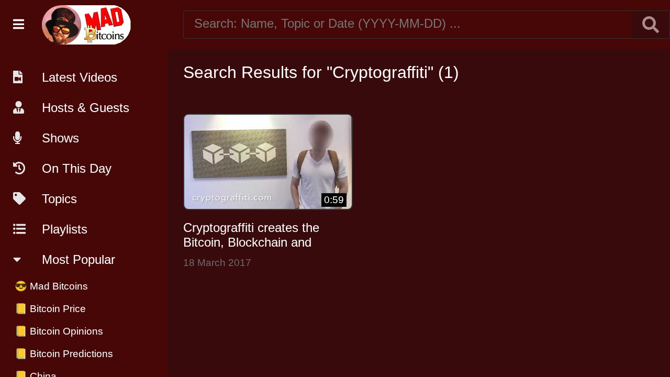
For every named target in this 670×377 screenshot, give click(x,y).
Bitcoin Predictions (64, 353)
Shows (60, 138)
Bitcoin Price (50, 308)
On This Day (76, 168)
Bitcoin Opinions (59, 331)
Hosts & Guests (85, 108)
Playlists (64, 229)
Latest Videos (79, 77)
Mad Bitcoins (51, 286)
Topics (59, 199)
